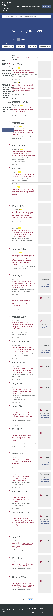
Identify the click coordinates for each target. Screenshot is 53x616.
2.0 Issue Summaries (34, 6)
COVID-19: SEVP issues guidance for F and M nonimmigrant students (20, 478)
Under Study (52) (7, 102)
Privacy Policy (42, 610)
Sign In (49, 610)
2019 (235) (5, 120)
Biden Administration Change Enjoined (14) (7, 106)
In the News (25, 6)
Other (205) (5, 80)
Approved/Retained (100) (8, 104)
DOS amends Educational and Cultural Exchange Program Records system (22, 391)
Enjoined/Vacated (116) (8, 91)
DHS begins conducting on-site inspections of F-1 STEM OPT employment (22, 545)
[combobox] (26, 16)
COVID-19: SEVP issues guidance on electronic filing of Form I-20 (22, 461)
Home (3, 52)
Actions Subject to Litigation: (8, 46)
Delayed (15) (6, 95)
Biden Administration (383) (7, 76)
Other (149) (5, 111)
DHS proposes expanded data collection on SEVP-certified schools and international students (23, 153)
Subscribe (47, 6)
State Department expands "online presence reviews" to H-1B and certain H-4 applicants (23, 109)
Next (30, 599)
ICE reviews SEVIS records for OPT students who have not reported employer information (22, 370)
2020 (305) (5, 118)
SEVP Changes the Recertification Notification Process (21, 499)
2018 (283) (5, 123)
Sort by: (18, 58)
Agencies (31, 46)
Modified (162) (6, 93)
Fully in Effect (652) (7, 66)
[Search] (3, 16)
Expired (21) (6, 89)
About (18, 6)
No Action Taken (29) (7, 109)
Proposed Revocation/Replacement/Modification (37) (9, 99)
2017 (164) (5, 125)
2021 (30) (5, 116)
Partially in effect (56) (8, 68)
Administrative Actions (45, 46)
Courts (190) (5, 78)
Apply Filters (8, 130)
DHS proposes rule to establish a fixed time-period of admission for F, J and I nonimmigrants (23, 349)
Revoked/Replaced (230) (8, 87)
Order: (29, 57)
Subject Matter (21, 46)
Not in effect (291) (7, 70)
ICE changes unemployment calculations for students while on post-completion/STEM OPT (23, 585)
